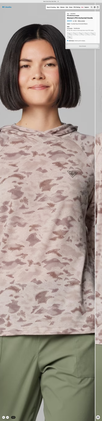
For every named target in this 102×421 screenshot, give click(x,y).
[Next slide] (7, 417)
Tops (68, 13)
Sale (82, 7)
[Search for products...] (91, 7)
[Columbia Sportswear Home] (6, 7)
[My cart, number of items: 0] (97, 7)
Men (58, 7)
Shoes (70, 7)
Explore (87, 7)
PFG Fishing (77, 7)
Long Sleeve (72, 13)
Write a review (81, 21)
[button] (98, 417)
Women (62, 7)
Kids (67, 7)
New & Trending (51, 7)
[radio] (69, 33)
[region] (51, 212)
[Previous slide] (3, 417)
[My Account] (94, 7)
